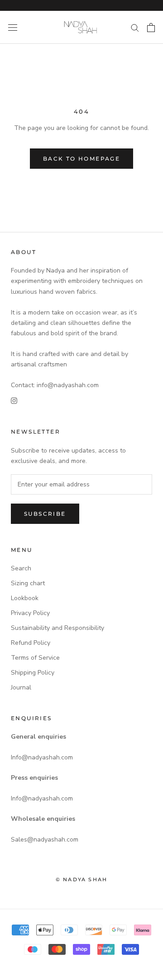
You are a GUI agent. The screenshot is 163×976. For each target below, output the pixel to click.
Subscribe (45, 513)
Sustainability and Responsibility (57, 628)
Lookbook (24, 598)
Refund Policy (30, 642)
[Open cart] (151, 27)
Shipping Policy (32, 672)
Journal (21, 687)
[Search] (135, 27)
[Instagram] (14, 400)
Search (21, 568)
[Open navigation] (12, 27)
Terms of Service (35, 657)
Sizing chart (28, 583)
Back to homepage (81, 158)
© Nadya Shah (81, 879)
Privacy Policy (30, 613)
